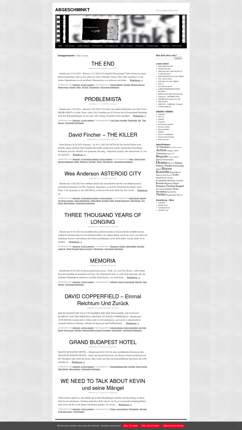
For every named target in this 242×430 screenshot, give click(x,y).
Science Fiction (165, 186)
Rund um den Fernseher (166, 137)
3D (157, 147)
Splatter (168, 188)
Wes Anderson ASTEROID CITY (102, 173)
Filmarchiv (139, 45)
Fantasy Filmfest (164, 165)
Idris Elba (140, 246)
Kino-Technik (97, 45)
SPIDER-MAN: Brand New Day (169, 99)
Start (60, 45)
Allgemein (76, 85)
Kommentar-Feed (164, 207)
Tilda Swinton (94, 87)
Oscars (164, 177)
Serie (157, 189)
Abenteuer (114, 246)
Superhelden (171, 191)
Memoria (138, 282)
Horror (167, 168)
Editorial (161, 119)
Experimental (129, 282)
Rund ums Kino (163, 139)
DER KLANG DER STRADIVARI (170, 94)
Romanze (169, 183)
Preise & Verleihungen (165, 134)
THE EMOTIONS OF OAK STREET (171, 76)
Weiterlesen (136, 80)
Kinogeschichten (163, 129)
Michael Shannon (138, 85)
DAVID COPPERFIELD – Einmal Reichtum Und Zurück (103, 299)
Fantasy (122, 246)
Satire (78, 87)
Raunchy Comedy (175, 180)
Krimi (172, 172)
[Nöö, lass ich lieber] (238, 425)
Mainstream (115, 139)
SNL (139, 120)
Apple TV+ (170, 153)
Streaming (84, 161)
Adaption (170, 150)
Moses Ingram (63, 87)
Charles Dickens (116, 328)
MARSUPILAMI (164, 69)
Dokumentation (168, 159)
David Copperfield (131, 328)
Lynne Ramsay (122, 409)
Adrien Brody (134, 198)
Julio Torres (114, 120)
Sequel (179, 186)
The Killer (92, 161)
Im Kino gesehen (87, 85)
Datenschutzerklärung (173, 426)
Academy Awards (176, 147)
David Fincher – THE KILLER (102, 134)
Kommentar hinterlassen (110, 87)
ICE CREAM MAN (165, 86)
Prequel (170, 178)
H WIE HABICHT (164, 106)
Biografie (162, 156)
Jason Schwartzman (82, 200)
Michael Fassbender (65, 161)
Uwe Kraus (113, 68)
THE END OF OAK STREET (168, 81)
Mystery (169, 175)
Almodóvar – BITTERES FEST (169, 96)
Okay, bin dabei (131, 426)
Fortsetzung (178, 165)
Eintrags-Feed (162, 205)
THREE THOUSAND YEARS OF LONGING (102, 218)
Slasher (162, 189)
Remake (160, 183)
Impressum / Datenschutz (171, 45)
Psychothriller (161, 180)
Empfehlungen (152, 45)
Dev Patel (142, 328)
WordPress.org (163, 210)
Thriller (99, 161)
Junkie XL (62, 249)
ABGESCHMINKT (72, 9)
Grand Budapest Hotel (118, 366)
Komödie (127, 85)
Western (179, 195)
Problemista (132, 120)
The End (85, 87)
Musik (164, 175)
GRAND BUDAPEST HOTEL (103, 342)
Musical (72, 87)
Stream (175, 188)
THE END (102, 63)
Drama (120, 282)
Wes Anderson (69, 203)
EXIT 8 (160, 84)
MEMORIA (103, 260)
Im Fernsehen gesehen (90, 159)
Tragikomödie (171, 195)
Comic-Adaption (173, 157)
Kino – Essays (127, 45)
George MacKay (116, 85)
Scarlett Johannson (122, 200)
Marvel (178, 172)
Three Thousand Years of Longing (79, 249)
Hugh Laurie (69, 330)
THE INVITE (162, 101)
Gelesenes (161, 122)
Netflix (76, 161)
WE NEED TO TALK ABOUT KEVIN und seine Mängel (103, 384)
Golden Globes (83, 45)
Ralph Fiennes (141, 366)
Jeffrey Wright (96, 200)
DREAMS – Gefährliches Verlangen (170, 104)
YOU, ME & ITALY (165, 79)
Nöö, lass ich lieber (150, 426)
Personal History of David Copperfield (96, 330)
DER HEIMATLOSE (165, 66)
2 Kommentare (78, 411)
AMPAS (176, 151)
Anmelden (161, 202)
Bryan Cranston (68, 200)
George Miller (131, 246)
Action (131, 159)
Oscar (158, 177)
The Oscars (70, 45)
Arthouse (113, 282)
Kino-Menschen (111, 45)
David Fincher (140, 159)
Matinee (161, 132)
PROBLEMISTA (102, 99)
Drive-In (161, 116)
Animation (161, 153)
